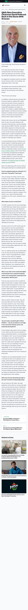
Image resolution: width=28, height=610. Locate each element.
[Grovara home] (6, 5)
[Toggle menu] (24, 5)
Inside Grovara (13, 21)
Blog (6, 9)
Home (3, 9)
